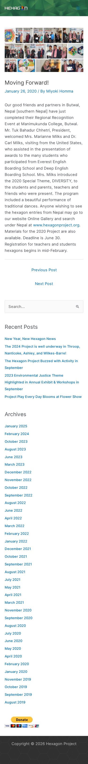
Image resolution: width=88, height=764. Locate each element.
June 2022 (13, 510)
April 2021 (13, 595)
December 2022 (18, 472)
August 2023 (15, 449)
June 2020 (13, 641)
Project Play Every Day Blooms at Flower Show (43, 397)
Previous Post (44, 270)
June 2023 (13, 457)
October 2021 (16, 556)
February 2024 (17, 434)
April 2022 (13, 518)
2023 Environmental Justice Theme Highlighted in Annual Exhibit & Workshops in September (42, 382)
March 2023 (14, 464)
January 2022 (16, 541)
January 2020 (16, 672)
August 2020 (15, 626)
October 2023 (16, 441)
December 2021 (18, 549)
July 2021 (12, 580)
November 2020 (18, 610)
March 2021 (14, 602)
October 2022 (16, 488)
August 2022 (15, 503)
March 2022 (14, 526)
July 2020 (13, 633)
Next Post (44, 283)
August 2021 (15, 572)
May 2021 (12, 587)
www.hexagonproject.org (56, 225)
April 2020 (13, 656)
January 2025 (16, 426)
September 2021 (18, 564)
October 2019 (16, 687)
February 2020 (17, 664)
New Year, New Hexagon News (30, 339)
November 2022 (18, 480)
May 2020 (13, 648)
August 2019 (15, 702)
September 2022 (18, 495)
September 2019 (18, 695)
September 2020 (18, 618)
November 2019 (18, 679)
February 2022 (17, 534)
